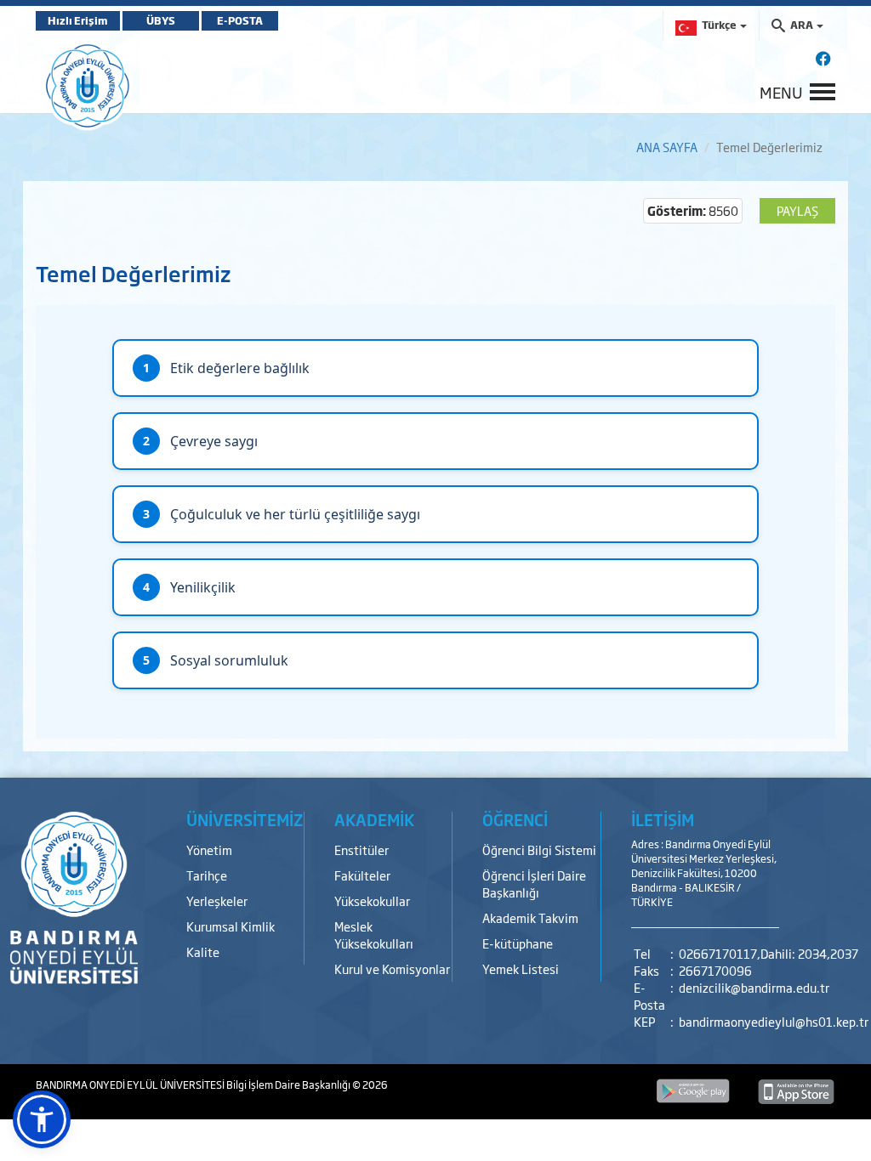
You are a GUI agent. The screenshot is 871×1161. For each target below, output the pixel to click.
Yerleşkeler (217, 900)
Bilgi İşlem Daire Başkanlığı (289, 1084)
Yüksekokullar (372, 900)
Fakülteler (362, 875)
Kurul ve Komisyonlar (392, 968)
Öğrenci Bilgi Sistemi (539, 849)
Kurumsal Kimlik (230, 926)
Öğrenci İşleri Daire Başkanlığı (534, 883)
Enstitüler (361, 849)
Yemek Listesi (520, 968)
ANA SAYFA (666, 147)
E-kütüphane (517, 943)
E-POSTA (240, 20)
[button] (41, 1119)
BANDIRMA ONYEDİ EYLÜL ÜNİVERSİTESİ (131, 1084)
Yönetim (209, 849)
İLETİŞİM (662, 819)
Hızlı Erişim (78, 20)
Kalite (202, 951)
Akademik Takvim (530, 917)
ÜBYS (160, 20)
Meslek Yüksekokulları (373, 934)
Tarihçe (206, 875)
